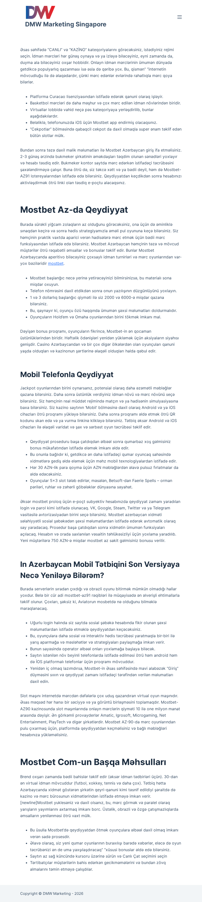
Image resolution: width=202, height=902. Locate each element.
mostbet (56, 263)
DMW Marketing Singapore (65, 24)
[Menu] (179, 17)
